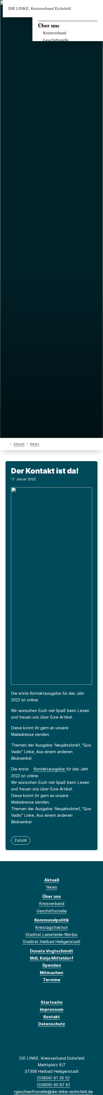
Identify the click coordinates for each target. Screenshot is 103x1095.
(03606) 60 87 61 (53, 1084)
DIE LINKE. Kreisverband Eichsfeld (39, 9)
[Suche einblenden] (79, 8)
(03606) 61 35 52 (53, 1077)
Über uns (48, 25)
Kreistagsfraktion (51, 927)
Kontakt (51, 1016)
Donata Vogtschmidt (51, 951)
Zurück (20, 840)
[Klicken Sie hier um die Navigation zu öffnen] (94, 8)
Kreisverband (54, 33)
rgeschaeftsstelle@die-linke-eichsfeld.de (53, 1091)
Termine (51, 979)
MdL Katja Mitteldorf (51, 958)
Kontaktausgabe (50, 768)
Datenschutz (51, 1023)
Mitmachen (51, 972)
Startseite (52, 1002)
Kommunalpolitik (51, 920)
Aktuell (18, 444)
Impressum (51, 1009)
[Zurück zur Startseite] (6, 444)
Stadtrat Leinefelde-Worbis (51, 934)
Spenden (51, 965)
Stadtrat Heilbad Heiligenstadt (51, 941)
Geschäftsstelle (56, 40)
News (34, 444)
